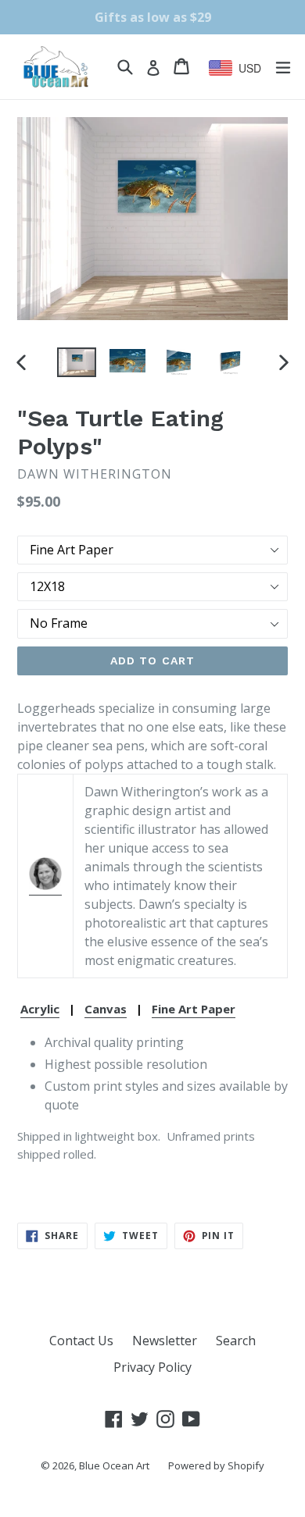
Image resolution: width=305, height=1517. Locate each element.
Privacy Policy (152, 1367)
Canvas (105, 1009)
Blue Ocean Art (114, 1465)
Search (236, 1340)
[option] (76, 363)
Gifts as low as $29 (153, 17)
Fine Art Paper (193, 1009)
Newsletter (164, 1340)
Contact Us (81, 1340)
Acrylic (39, 1009)
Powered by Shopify (216, 1465)
